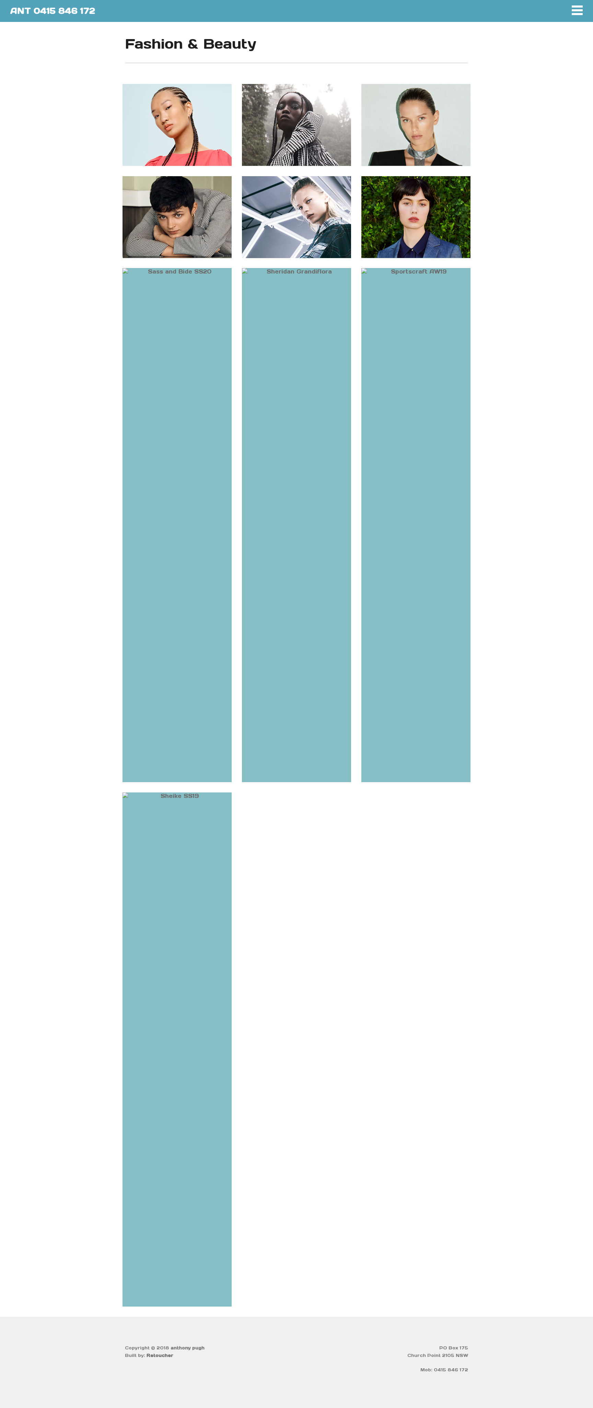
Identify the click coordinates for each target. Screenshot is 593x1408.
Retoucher (160, 1355)
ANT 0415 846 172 (52, 10)
